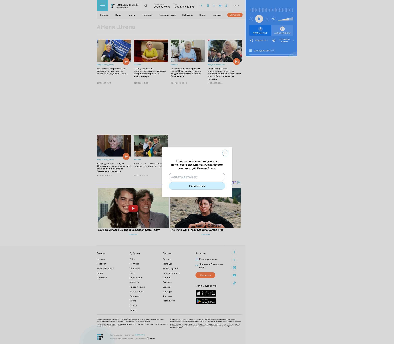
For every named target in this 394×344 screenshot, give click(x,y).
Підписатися (197, 185)
